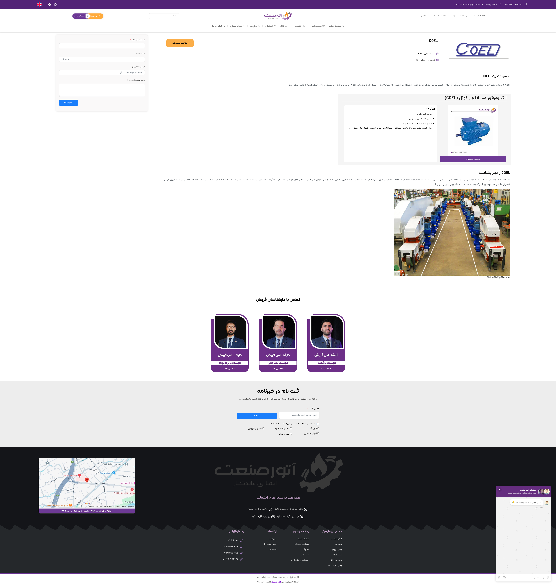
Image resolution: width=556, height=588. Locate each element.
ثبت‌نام (257, 415)
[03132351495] (241, 553)
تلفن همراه (140, 53)
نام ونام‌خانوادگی (138, 40)
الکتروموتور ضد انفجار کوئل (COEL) (476, 98)
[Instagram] (55, 4)
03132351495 (230, 553)
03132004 (232, 540)
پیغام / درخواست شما (136, 80)
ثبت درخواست (68, 102)
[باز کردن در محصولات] (310, 26)
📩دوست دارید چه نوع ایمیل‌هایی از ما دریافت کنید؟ (294, 424)
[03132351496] (241, 559)
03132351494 (230, 547)
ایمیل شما (314, 408)
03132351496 (230, 559)
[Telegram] (49, 4)
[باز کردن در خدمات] (293, 26)
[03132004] (241, 540)
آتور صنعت (276, 582)
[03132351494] (241, 546)
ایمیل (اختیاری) (138, 66)
